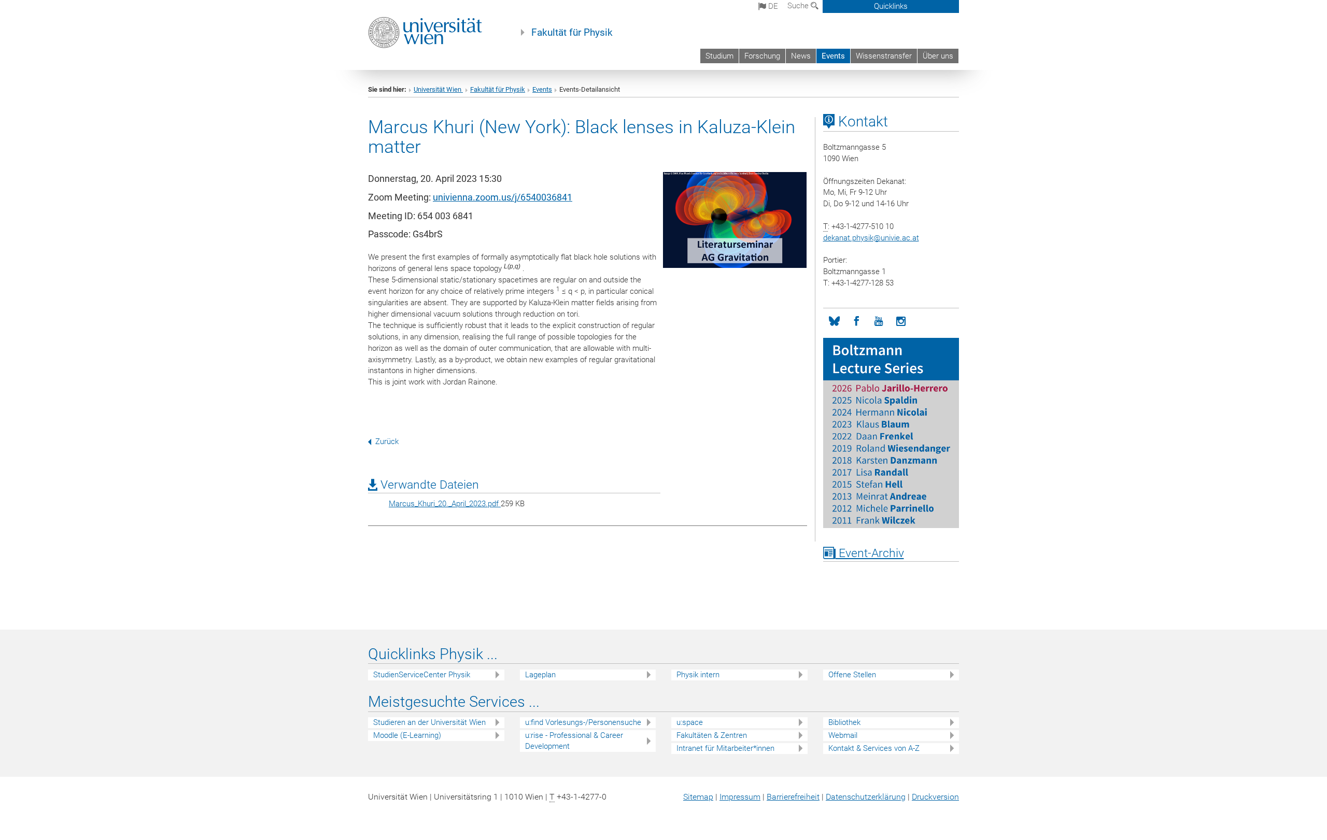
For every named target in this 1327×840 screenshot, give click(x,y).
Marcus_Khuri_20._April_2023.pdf (445, 503)
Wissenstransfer (884, 56)
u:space (689, 722)
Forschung (762, 56)
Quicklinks (891, 6)
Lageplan (540, 674)
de (772, 6)
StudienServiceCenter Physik (421, 674)
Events (833, 56)
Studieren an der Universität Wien (429, 722)
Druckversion (935, 797)
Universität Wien (438, 89)
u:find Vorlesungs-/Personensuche (583, 722)
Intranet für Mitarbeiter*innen (725, 748)
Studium (719, 56)
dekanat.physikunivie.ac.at (871, 238)
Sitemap (698, 797)
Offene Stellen (852, 674)
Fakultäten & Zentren (711, 735)
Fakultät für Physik (572, 32)
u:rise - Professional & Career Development (574, 741)
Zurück (387, 441)
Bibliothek (844, 722)
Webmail (842, 735)
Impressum (739, 797)
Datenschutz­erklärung (866, 797)
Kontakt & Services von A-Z (874, 748)
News (801, 56)
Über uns (938, 56)
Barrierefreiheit (793, 797)
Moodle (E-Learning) (407, 735)
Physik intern (697, 674)
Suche (799, 5)
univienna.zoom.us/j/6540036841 (502, 197)
